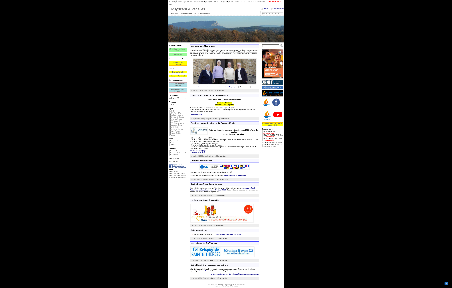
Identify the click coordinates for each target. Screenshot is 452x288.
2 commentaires (219, 196)
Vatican (172, 135)
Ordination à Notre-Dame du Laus (206, 184)
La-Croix (173, 143)
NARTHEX (174, 127)
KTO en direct (175, 121)
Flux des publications (177, 173)
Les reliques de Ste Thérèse (204, 243)
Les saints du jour (176, 125)
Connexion (174, 171)
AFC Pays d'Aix (175, 113)
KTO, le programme (177, 123)
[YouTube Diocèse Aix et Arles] (272, 120)
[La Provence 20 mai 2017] (224, 84)
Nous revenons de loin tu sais (235, 175)
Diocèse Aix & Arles (177, 117)
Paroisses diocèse (176, 129)
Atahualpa (234, 286)
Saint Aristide (173, 161)
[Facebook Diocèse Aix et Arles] (266, 106)
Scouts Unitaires (176, 151)
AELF (172, 111)
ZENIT (172, 145)
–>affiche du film (196, 115)
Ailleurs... (211, 91)
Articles (266, 9)
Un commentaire (222, 179)
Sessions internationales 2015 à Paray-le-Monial (213, 123)
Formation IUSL (277, 142)
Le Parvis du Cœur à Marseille (205, 200)
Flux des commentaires (178, 175)
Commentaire (219, 91)
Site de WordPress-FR (178, 177)
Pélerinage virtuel (199, 230)
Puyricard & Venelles (188, 9)
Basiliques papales (176, 115)
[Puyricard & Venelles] (226, 29)
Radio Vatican (175, 131)
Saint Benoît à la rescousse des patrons (209, 265)
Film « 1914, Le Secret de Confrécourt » (209, 95)
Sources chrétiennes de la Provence (178, 154)
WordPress (226, 286)
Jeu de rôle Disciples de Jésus (272, 145)
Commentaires (278, 9)
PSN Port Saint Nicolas (201, 161)
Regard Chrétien (175, 133)
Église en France (176, 119)
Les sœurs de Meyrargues (203, 46)
